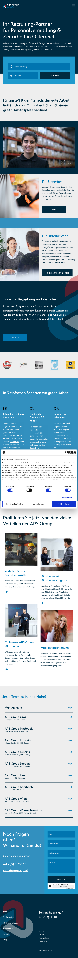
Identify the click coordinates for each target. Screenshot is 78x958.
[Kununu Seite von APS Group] (44, 917)
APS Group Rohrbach (19, 786)
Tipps (35, 445)
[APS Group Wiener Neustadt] (69, 811)
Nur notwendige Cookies (14, 504)
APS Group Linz (15, 775)
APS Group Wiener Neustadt (23, 810)
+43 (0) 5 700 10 (14, 863)
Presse (41, 935)
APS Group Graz (15, 716)
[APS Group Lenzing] (69, 752)
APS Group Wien (16, 798)
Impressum (43, 942)
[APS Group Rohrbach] (69, 788)
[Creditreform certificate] (54, 365)
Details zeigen (67, 497)
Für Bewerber (8, 917)
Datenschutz (44, 938)
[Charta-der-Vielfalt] (23, 365)
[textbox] (39, 66)
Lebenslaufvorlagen (38, 442)
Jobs (5, 911)
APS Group (8, 928)
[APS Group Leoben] (69, 764)
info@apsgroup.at (15, 869)
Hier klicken (63, 886)
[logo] (11, 7)
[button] (55, 75)
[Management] (69, 707)
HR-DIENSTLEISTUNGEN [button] (57, 272)
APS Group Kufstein (18, 740)
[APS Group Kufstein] (69, 741)
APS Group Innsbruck (19, 728)
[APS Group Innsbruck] (69, 729)
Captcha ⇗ (70, 888)
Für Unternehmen (10, 922)
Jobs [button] (53, 209)
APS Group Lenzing (17, 751)
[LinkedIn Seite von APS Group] (40, 917)
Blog (5, 939)
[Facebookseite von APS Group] (52, 917)
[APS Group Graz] (69, 717)
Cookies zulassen (63, 504)
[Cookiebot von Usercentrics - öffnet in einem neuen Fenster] (67, 452)
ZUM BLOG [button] (14, 337)
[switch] (29, 490)
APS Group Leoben (17, 763)
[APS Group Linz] (69, 776)
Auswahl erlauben (39, 504)
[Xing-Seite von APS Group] (48, 917)
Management (13, 707)
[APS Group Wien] (69, 799)
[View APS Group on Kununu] (70, 365)
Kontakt (6, 934)
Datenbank (14, 441)
